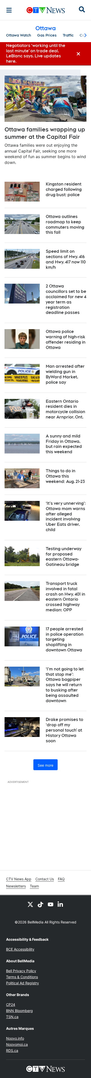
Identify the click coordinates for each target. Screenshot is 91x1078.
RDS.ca (12, 1050)
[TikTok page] (40, 904)
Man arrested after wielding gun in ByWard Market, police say (65, 374)
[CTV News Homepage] (46, 10)
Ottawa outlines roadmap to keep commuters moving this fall (65, 224)
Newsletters (16, 886)
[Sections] (9, 10)
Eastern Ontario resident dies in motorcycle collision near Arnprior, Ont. (65, 409)
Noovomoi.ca (17, 1044)
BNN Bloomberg (19, 1010)
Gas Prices (47, 35)
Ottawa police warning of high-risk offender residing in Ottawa (65, 339)
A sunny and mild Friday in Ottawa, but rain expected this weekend (64, 444)
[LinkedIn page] (61, 904)
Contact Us (44, 879)
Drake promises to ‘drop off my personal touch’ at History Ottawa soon (64, 730)
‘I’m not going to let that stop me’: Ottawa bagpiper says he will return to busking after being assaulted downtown (65, 685)
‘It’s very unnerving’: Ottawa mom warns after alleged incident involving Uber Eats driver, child (66, 516)
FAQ (61, 879)
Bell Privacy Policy (21, 971)
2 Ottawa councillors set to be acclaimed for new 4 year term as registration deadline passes (66, 299)
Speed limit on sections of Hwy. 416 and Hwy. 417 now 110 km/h (66, 259)
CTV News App (18, 879)
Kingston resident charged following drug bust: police (64, 189)
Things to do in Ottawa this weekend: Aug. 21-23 (65, 476)
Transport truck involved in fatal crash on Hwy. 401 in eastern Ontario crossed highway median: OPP (65, 596)
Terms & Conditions (22, 977)
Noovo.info (15, 1038)
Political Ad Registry (22, 983)
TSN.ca (12, 1017)
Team (34, 886)
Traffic (68, 35)
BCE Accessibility (20, 949)
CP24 (10, 1004)
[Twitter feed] (30, 904)
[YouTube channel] (51, 904)
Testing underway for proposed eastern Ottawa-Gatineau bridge (63, 556)
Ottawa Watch (18, 35)
